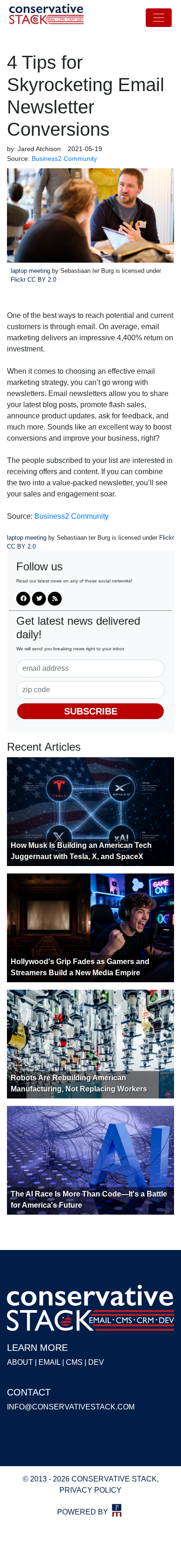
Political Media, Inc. (117, 1510)
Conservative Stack (46, 18)
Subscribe (90, 711)
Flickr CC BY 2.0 (33, 279)
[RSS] (55, 599)
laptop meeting (31, 270)
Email (49, 1362)
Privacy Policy (90, 1490)
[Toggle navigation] (159, 17)
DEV (96, 1362)
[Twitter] (39, 599)
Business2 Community (71, 516)
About (20, 1362)
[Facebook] (23, 599)
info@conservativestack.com (71, 1407)
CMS (74, 1362)
